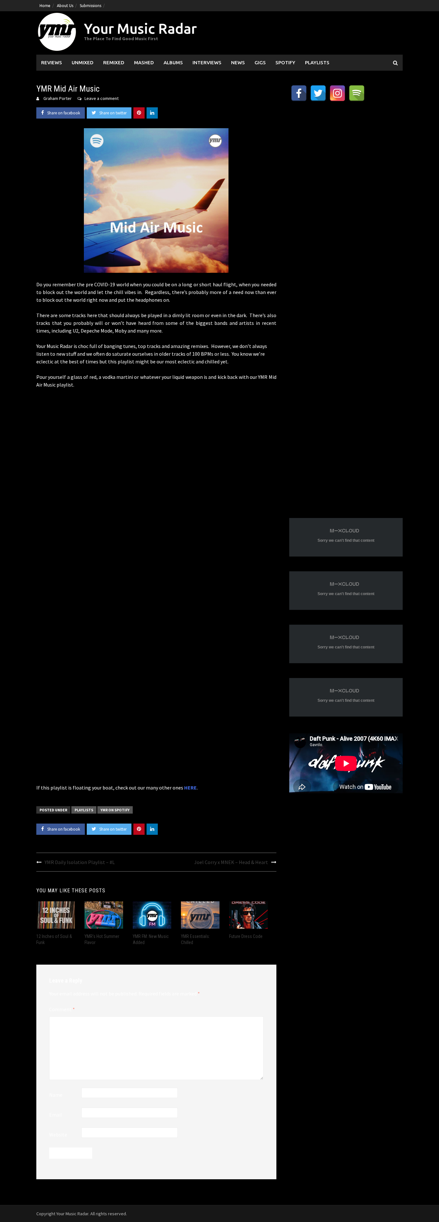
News (238, 62)
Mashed (144, 62)
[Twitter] (318, 93)
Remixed (113, 62)
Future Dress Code (246, 936)
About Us (65, 6)
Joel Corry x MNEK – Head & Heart (231, 862)
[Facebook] (299, 93)
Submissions (90, 6)
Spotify (285, 62)
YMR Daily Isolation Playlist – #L (80, 862)
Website (58, 1134)
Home (45, 6)
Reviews (51, 62)
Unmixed (83, 62)
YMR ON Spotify (115, 809)
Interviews (207, 62)
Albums (173, 62)
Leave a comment (102, 98)
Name (55, 1095)
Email (55, 1114)
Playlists (317, 62)
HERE (190, 787)
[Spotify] (357, 93)
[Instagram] (337, 93)
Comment (62, 1009)
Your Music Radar (140, 28)
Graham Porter (57, 98)
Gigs (260, 62)
